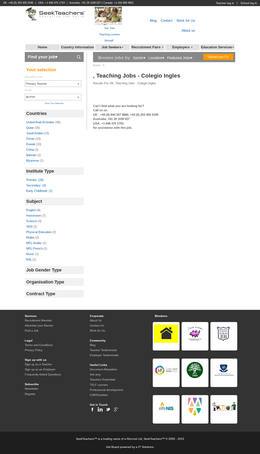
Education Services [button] (216, 47)
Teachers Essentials (102, 379)
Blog (153, 21)
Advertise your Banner (39, 325)
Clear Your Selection (54, 103)
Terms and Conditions (39, 345)
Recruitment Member (38, 320)
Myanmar (33, 160)
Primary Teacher (52, 83)
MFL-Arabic (34, 243)
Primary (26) (35, 180)
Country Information (77, 47)
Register (30, 394)
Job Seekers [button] (111, 47)
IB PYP (52, 97)
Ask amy (95, 374)
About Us (96, 320)
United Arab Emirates (40, 122)
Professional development (106, 389)
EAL (29, 259)
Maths (30, 237)
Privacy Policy (33, 350)
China (30, 149)
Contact (166, 21)
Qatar (30, 127)
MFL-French (34, 248)
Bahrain (31, 155)
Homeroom (34, 215)
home (96, 65)
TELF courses (99, 384)
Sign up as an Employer (40, 369)
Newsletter (31, 388)
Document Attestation (103, 369)
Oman (30, 138)
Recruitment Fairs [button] (146, 47)
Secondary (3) (36, 185)
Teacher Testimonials (103, 350)
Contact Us (97, 325)
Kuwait (31, 144)
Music (30, 254)
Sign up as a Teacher (38, 364)
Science (32, 221)
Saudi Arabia (35, 133)
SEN (29, 226)
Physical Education (39, 232)
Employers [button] (181, 47)
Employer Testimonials (104, 355)
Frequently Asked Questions (43, 374)
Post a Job (31, 330)
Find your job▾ (42, 56)
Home (42, 47)
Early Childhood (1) (39, 190)
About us (188, 30)
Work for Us (186, 21)
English (31, 210)
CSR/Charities (99, 395)
